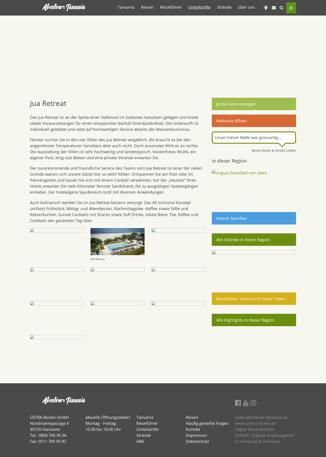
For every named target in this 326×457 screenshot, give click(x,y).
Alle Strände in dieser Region (243, 239)
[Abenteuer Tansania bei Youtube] (245, 403)
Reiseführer (171, 7)
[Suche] (281, 7)
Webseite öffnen (231, 120)
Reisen (147, 7)
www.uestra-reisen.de (255, 423)
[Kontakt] (274, 7)
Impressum (196, 435)
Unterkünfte (199, 7)
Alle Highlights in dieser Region (245, 320)
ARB (140, 441)
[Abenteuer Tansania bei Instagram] (253, 402)
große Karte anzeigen (236, 104)
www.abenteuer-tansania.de (261, 417)
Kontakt (193, 429)
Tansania (126, 7)
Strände (224, 7)
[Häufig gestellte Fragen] (266, 7)
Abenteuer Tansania (64, 7)
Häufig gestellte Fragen (207, 423)
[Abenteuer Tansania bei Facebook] (238, 402)
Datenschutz (197, 441)
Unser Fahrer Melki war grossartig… (248, 137)
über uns (246, 7)
